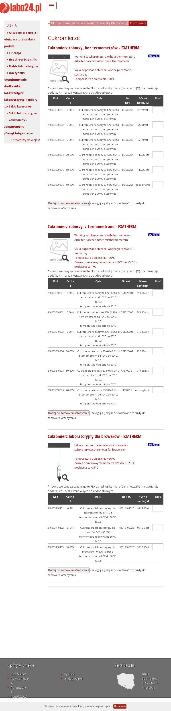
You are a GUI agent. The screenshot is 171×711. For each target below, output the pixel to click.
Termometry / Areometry (79, 23)
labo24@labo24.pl (19, 696)
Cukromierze (138, 23)
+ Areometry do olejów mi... (22, 140)
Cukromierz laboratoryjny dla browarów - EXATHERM (94, 436)
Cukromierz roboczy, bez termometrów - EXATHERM (93, 48)
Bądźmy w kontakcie (21, 665)
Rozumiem (120, 706)
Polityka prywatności (73, 679)
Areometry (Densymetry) (112, 23)
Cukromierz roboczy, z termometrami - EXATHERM (92, 226)
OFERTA (56, 23)
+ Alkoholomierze (19, 133)
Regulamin (69, 674)
